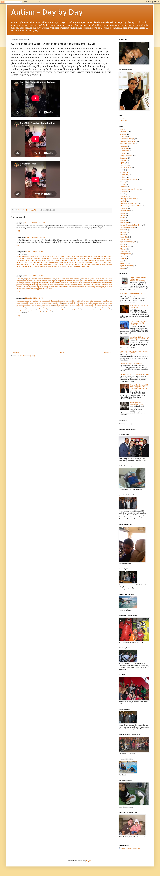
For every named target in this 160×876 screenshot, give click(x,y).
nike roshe (98, 279)
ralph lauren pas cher (59, 281)
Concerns (123, 146)
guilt (121, 261)
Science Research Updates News (130, 225)
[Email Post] (40, 210)
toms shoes (70, 305)
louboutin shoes (22, 262)
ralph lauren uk (93, 281)
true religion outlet (29, 285)
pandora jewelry (46, 303)
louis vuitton (37, 258)
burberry (70, 262)
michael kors (56, 264)
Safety (122, 218)
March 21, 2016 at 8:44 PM (34, 276)
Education (123, 158)
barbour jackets (42, 309)
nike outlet (107, 256)
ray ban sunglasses (23, 256)
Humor (122, 184)
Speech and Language (127, 242)
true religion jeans (34, 283)
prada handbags (98, 256)
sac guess (91, 279)
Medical (123, 201)
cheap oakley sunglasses (38, 256)
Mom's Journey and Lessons (129, 203)
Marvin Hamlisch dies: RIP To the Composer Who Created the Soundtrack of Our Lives (139, 387)
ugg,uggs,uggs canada (24, 301)
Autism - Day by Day (47, 11)
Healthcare (124, 175)
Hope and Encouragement (129, 179)
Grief (122, 170)
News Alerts (124, 208)
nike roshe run (55, 283)
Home (62, 352)
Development (124, 151)
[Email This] (44, 210)
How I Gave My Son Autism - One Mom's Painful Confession (139, 323)
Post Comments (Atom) (27, 356)
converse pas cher (66, 283)
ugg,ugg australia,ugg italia (50, 301)
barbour (69, 309)
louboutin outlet (64, 258)
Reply (18, 231)
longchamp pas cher (37, 289)
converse (29, 307)
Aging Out (123, 136)
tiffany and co (46, 258)
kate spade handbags (101, 285)
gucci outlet (44, 266)
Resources (123, 215)
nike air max (21, 258)
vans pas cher (99, 283)
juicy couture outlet (87, 305)
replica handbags (42, 287)
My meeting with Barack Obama (131, 206)
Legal (122, 194)
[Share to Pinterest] (53, 210)
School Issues (124, 223)
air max (71, 285)
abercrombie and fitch (76, 287)
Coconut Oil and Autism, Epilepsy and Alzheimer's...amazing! (138, 279)
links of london (31, 309)
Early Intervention (126, 155)
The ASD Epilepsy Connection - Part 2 (136, 403)
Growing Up (124, 172)
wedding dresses (81, 301)
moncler (90, 301)
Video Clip (123, 258)
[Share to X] (49, 210)
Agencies (123, 134)
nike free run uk (88, 285)
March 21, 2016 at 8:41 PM (34, 252)
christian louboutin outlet (63, 266)
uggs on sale (46, 260)
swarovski (24, 303)
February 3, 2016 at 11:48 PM (35, 237)
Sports (122, 244)
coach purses (25, 289)
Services (123, 230)
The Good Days (125, 246)
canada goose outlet (44, 307)
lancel (35, 307)
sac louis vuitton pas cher (78, 303)
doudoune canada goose (103, 305)
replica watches (52, 256)
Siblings (123, 232)
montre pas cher (28, 311)
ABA (121, 129)
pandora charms (34, 303)
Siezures (123, 235)
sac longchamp (90, 287)
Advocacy (123, 131)
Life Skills (123, 196)
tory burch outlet (105, 262)
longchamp (85, 266)
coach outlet (33, 279)
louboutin (24, 266)
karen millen (21, 307)
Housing (123, 182)
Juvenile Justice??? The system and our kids (134, 374)
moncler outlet (57, 303)
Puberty (123, 213)
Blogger (88, 861)
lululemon (77, 279)
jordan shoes (88, 256)
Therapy (123, 249)
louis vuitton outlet (90, 258)
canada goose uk (102, 307)
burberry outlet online (104, 258)
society (122, 268)
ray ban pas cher (41, 285)
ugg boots (55, 258)
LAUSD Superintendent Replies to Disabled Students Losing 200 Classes (134, 352)
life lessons (123, 263)
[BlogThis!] (47, 210)
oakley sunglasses (77, 256)
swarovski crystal (47, 305)
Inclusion (123, 187)
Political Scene (125, 211)
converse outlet (106, 309)
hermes (85, 283)
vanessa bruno (63, 287)
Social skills (124, 237)
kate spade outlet (81, 281)
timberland (78, 285)
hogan (26, 279)
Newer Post (15, 352)
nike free (29, 258)
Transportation (125, 254)
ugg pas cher (48, 311)
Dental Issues (124, 148)
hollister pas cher (49, 279)
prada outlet (32, 262)
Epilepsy (123, 163)
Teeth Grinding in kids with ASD (131, 363)
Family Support (125, 167)
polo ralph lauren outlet (69, 264)
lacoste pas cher (45, 281)
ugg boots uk (77, 309)
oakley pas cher (62, 285)
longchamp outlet (22, 264)
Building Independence (128, 141)
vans (32, 305)
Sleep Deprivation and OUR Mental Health (139, 306)
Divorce (123, 153)
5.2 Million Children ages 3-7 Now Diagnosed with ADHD (139, 338)
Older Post (107, 352)
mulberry (91, 283)
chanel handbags (35, 260)
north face (20, 279)
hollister (25, 287)
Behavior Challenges (127, 139)
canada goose (36, 301)
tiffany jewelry (55, 260)
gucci (62, 307)
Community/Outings (127, 143)
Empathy (123, 160)
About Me (123, 120)
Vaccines (123, 256)
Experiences (124, 165)
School (122, 220)
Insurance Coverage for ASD (129, 189)
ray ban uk (45, 283)
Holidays (123, 177)
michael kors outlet (64, 256)
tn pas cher (32, 287)
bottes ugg (97, 309)
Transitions (124, 251)
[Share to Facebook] (51, 210)
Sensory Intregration (127, 227)
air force (40, 279)
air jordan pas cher (32, 281)
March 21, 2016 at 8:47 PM (34, 298)
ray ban (68, 307)
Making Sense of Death (128, 199)
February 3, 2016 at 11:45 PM (35, 223)
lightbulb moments (126, 266)
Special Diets (124, 239)
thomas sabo (76, 307)
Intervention (124, 191)
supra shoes (91, 307)
